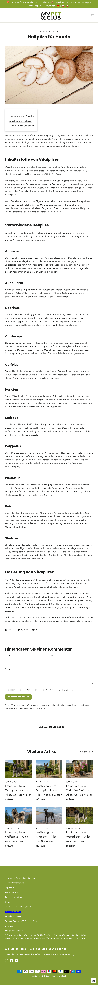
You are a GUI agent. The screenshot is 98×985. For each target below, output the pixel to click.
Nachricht (9, 669)
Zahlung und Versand (14, 897)
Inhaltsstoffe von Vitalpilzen (22, 116)
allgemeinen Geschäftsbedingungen (76, 705)
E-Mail (52, 655)
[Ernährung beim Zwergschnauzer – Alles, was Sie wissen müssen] (18, 769)
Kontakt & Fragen (13, 916)
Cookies (8, 901)
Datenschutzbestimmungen (20, 708)
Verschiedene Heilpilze (20, 120)
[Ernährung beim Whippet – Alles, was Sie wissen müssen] (49, 815)
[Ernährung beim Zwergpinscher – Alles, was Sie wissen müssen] (49, 769)
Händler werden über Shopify (18, 906)
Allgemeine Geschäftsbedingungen (20, 878)
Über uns (9, 925)
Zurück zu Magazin (51, 727)
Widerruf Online (13, 911)
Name (7, 655)
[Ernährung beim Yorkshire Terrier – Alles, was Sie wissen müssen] (79, 769)
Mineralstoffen (27, 170)
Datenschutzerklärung (14, 882)
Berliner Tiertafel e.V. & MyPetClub (21, 921)
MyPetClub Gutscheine (15, 930)
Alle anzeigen (86, 751)
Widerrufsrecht (12, 892)
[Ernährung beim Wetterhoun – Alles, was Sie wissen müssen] (79, 816)
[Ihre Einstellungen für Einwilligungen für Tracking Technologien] (93, 980)
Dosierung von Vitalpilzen (21, 125)
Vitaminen (10, 170)
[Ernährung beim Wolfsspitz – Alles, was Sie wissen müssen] (18, 815)
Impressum (10, 887)
